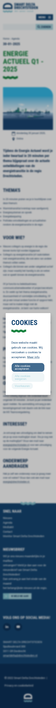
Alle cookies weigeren (22, 377)
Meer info (33, 357)
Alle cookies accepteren (22, 367)
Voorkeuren (22, 386)
